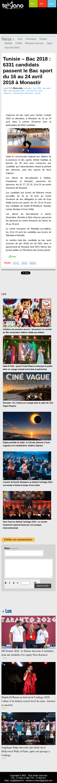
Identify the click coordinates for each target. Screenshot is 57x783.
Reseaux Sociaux (34, 43)
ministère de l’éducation (23, 93)
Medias (8, 43)
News (33, 263)
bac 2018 (37, 88)
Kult (32, 4)
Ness (51, 4)
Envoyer (43, 586)
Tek (41, 4)
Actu (20, 39)
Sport (49, 43)
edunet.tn (7, 93)
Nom (11, 548)
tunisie (37, 93)
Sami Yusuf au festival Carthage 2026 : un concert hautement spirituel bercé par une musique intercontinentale (25, 524)
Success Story (12, 47)
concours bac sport (34, 91)
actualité (27, 88)
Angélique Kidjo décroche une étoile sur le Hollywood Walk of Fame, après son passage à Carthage (25, 751)
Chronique (30, 39)
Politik (18, 43)
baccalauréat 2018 (16, 91)
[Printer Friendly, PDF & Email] (12, 256)
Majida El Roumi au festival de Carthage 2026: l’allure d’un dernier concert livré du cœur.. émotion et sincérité (28, 701)
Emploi (43, 39)
